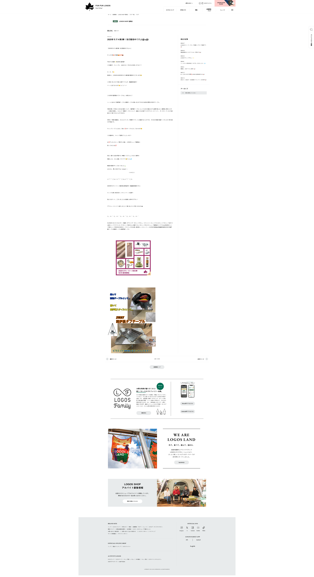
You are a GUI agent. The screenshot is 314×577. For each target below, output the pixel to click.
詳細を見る (143, 413)
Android (198, 540)
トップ (109, 526)
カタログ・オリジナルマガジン (156, 526)
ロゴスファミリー (127, 546)
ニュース (222, 10)
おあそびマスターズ (112, 561)
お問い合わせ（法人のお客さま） (129, 531)
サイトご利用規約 (112, 533)
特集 (196, 10)
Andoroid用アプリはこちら (187, 411)
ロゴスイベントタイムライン (155, 559)
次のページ (201, 359)
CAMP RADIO (122, 561)
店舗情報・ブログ (209, 10)
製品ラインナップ (117, 546)
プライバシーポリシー (123, 533)
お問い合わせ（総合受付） (114, 531)
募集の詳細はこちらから (132, 501)
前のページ (113, 359)
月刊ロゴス (183, 10)
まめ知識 (138, 559)
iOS (187, 540)
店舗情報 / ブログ (137, 526)
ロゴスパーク (119, 559)
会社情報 (129, 529)
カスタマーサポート (143, 531)
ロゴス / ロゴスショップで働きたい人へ (142, 529)
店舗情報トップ (157, 367)
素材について (111, 529)
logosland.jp (181, 462)
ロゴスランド (111, 559)
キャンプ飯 (144, 559)
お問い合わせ (188, 3)
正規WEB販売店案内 (120, 529)
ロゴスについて (170, 10)
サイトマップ (152, 531)
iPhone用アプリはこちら (187, 403)
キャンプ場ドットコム (129, 559)
